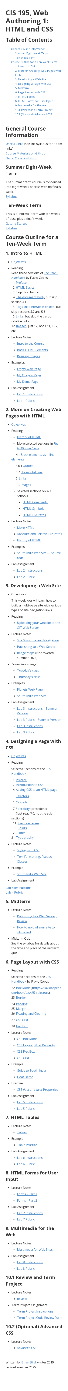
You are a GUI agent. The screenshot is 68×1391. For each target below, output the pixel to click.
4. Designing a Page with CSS (33, 83)
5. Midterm (22, 88)
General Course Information (28, 49)
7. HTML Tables (25, 96)
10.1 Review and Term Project (34, 110)
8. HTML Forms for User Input (34, 101)
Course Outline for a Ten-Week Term (34, 62)
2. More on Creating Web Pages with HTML (38, 73)
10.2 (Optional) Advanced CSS (33, 114)
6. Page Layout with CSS (30, 92)
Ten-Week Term (25, 57)
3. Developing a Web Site (30, 79)
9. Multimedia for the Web (31, 105)
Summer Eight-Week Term (31, 53)
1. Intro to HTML (25, 66)
